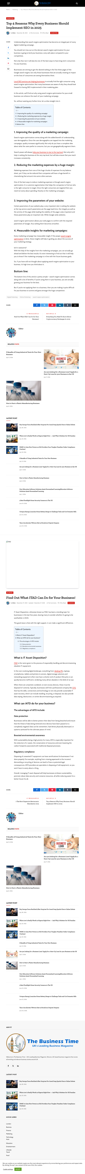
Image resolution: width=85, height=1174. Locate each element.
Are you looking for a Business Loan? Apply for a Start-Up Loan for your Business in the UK (61, 373)
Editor (14, 33)
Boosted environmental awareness (32, 646)
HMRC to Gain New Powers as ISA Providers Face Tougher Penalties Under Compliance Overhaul (47, 448)
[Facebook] (8, 47)
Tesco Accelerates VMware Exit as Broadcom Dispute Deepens (39, 523)
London (8, 1124)
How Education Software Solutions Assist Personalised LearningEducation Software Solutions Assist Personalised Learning (46, 490)
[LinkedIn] (8, 58)
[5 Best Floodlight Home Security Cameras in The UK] (12, 503)
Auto (7, 1139)
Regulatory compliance (29, 648)
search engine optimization (41, 297)
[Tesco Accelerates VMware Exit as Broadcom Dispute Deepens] (12, 526)
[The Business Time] (42, 3)
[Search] (77, 3)
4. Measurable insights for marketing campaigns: (32, 121)
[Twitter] (8, 53)
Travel (8, 1152)
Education (9, 1143)
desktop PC (58, 671)
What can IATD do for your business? (28, 638)
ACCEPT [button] (18, 1169)
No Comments (35, 33)
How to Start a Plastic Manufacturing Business (22, 403)
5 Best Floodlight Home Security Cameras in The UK (36, 500)
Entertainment (10, 1146)
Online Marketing (25, 297)
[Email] (8, 69)
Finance (8, 1130)
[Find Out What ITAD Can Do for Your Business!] (42, 564)
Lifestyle (8, 1150)
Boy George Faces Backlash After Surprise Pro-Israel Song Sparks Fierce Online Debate (47, 425)
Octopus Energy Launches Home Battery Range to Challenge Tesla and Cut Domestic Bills (47, 512)
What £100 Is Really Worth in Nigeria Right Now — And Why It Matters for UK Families (47, 436)
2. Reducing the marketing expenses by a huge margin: (34, 116)
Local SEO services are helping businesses (29, 81)
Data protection (26, 644)
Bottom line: (21, 124)
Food (7, 1155)
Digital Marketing (12, 297)
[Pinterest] (8, 63)
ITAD (16, 663)
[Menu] (8, 3)
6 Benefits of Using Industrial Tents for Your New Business (23, 353)
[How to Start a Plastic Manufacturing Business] (23, 391)
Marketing (10, 18)
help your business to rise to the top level (48, 152)
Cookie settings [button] (8, 1169)
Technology (9, 1137)
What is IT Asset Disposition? (25, 635)
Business (10, 592)
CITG (74, 688)
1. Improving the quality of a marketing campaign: (32, 113)
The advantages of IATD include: (29, 641)
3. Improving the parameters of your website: (31, 119)
